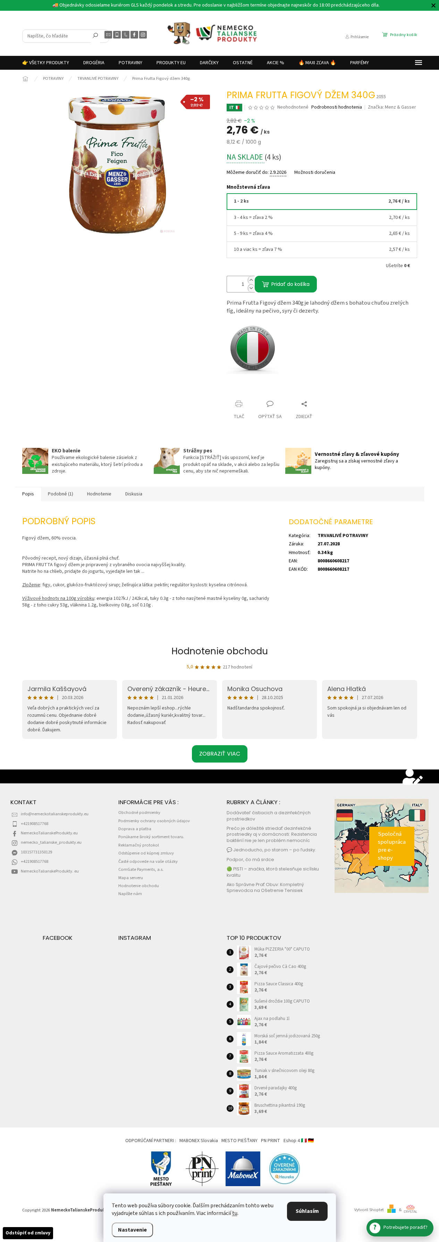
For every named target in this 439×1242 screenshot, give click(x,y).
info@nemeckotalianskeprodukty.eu (54, 814)
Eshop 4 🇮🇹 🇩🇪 (299, 1140)
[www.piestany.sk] (161, 1168)
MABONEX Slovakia (198, 1140)
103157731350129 (36, 852)
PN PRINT (270, 1140)
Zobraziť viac (219, 754)
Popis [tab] (28, 494)
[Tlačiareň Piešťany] (202, 1168)
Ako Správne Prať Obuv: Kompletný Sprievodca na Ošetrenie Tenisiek (265, 887)
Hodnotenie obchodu (219, 651)
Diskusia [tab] (133, 494)
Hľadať (95, 36)
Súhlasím (307, 1211)
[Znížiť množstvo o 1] (251, 288)
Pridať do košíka (290, 284)
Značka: (392, 107)
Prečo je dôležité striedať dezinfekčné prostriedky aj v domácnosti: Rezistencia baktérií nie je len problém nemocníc (272, 834)
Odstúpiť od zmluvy (28, 1233)
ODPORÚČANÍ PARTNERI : (150, 1140)
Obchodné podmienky (139, 812)
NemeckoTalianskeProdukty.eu (49, 833)
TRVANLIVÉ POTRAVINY (343, 535)
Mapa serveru (130, 878)
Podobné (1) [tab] (60, 494)
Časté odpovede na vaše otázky (148, 861)
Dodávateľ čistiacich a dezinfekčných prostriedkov (269, 816)
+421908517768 (34, 823)
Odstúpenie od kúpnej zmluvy (146, 853)
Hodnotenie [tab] (99, 494)
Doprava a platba (134, 829)
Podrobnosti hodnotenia (336, 107)
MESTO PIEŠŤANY (239, 1140)
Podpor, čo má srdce (250, 859)
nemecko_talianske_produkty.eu (51, 842)
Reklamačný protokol (138, 845)
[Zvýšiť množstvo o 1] (251, 280)
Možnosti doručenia (314, 172)
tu (234, 1213)
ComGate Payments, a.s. (140, 869)
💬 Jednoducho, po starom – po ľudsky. (271, 850)
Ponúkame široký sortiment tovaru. (151, 837)
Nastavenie (132, 1230)
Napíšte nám (130, 894)
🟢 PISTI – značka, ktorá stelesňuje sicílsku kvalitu (273, 872)
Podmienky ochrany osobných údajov (154, 821)
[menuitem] (45, 63)
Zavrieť (240, 390)
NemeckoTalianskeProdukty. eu (50, 871)
